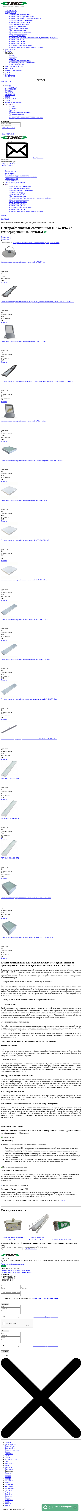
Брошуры (12, 59)
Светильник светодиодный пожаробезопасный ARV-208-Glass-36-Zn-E (27, 937)
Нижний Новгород (12, 1450)
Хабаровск (9, 1484)
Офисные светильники (17, 26)
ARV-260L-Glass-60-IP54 (10, 818)
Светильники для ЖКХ (17, 41)
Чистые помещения (16, 64)
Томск (7, 1492)
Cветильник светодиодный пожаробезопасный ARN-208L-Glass (24, 620)
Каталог (12, 55)
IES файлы (13, 57)
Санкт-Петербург (11, 1444)
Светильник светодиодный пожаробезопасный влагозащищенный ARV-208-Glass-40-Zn (33, 461)
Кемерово (8, 1496)
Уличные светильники (17, 30)
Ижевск (8, 1477)
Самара (7, 1457)
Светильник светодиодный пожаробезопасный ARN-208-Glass (24, 500)
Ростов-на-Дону (11, 1459)
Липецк (8, 1504)
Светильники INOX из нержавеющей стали (25, 18)
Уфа (6, 1461)
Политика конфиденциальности (12, 1264)
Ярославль (9, 1486)
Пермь (7, 1465)
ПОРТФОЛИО (10, 89)
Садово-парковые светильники (20, 45)
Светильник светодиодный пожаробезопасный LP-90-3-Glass (23, 341)
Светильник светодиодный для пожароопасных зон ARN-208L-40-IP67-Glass (29, 739)
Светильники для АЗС (17, 43)
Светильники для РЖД (17, 209)
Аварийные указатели (17, 36)
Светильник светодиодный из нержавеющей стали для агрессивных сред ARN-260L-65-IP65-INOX (37, 381)
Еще (6, 184)
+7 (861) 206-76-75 (8, 164)
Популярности (18, 243)
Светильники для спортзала (19, 22)
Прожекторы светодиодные (19, 24)
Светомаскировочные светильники (22, 62)
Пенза (7, 1502)
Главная (8, 85)
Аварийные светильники (61, 1239)
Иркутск (8, 1482)
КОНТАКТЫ (10, 95)
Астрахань (9, 1500)
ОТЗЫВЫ (8, 91)
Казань (7, 1452)
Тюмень (8, 1475)
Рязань (7, 1498)
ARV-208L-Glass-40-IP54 (10, 778)
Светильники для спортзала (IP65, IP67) (37, 1238)
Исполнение (54, 243)
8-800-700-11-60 (6, 81)
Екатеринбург (10, 1448)
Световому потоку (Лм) (41, 243)
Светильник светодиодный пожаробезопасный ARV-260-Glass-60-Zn (26, 898)
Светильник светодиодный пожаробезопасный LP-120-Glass (23, 262)
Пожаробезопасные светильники (17, 175)
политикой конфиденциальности (45, 1298)
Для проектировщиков (13, 102)
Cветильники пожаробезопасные (21, 16)
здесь (62, 1200)
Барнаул (8, 1479)
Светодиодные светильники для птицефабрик (26, 47)
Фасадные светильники (18, 34)
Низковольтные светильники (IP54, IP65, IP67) (14, 1238)
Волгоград (9, 1469)
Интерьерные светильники (19, 28)
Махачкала (9, 1490)
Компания (13, 87)
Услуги (7, 97)
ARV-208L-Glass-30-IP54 (10, 858)
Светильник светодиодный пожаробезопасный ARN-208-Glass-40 (25, 540)
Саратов (8, 1473)
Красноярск (9, 1463)
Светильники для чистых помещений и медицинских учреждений (33, 38)
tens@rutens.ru (38, 158)
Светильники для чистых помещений (12, 180)
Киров (7, 1505)
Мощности (28, 243)
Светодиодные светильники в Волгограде (16, 1272)
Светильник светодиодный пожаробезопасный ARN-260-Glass (24, 580)
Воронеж (8, 1467)
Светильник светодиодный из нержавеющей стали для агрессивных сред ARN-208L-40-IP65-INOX (37, 302)
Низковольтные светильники (20, 15)
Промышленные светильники (20, 32)
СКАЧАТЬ (9, 104)
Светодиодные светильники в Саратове (15, 1270)
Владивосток (10, 1488)
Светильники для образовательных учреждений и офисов (30, 198)
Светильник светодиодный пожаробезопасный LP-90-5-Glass (23, 421)
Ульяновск (9, 1480)
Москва (8, 1442)
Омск (7, 1456)
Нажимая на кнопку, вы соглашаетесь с (30, 1298)
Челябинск (9, 1454)
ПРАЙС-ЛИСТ (10, 99)
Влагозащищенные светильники (21, 20)
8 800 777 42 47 (31, 1249)
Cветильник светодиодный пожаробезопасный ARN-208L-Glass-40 (25, 659)
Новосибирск (10, 1446)
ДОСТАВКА (10, 93)
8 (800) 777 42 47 (8, 134)
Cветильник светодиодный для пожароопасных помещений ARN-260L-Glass (29, 699)
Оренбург (8, 1494)
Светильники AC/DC (17, 39)
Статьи (7, 100)
